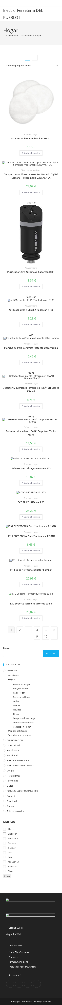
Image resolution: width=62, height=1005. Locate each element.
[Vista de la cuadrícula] (27, 57)
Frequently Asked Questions (22, 966)
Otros (16, 713)
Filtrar (7, 876)
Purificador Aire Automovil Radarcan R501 (31, 271)
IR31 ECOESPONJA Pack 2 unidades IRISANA (31, 536)
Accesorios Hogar (31, 134)
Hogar (38, 35)
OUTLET (11, 785)
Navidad (17, 709)
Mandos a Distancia (17, 730)
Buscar (7, 648)
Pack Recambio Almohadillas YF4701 (31, 138)
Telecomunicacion (15, 811)
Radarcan (31, 202)
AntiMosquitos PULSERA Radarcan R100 (31, 309)
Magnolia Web (13, 934)
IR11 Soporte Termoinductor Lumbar (31, 569)
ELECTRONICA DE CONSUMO (21, 765)
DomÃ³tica (13, 675)
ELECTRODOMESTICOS (18, 760)
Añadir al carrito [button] (31, 153)
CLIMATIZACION (15, 740)
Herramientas (13, 775)
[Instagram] (28, 984)
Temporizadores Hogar (31, 170)
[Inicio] (4, 35)
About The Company (19, 952)
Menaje (16, 705)
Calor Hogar (19, 692)
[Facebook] (19, 984)
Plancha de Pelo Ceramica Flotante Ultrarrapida (31, 347)
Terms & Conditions (18, 961)
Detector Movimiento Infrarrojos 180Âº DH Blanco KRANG (31, 389)
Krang (31, 372)
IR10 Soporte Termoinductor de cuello (31, 603)
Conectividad (13, 745)
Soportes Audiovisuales (19, 735)
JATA (31, 334)
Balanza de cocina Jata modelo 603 (31, 468)
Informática (12, 780)
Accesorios (12, 670)
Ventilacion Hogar (22, 726)
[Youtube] (37, 984)
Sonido (10, 805)
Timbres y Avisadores (23, 722)
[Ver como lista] (35, 57)
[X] (10, 984)
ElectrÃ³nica (13, 750)
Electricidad (12, 755)
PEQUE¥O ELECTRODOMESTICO (22, 790)
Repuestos (12, 795)
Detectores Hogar (31, 383)
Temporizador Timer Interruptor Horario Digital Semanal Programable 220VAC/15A (31, 176)
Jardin (16, 701)
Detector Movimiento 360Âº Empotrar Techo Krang (31, 433)
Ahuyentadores (31, 267)
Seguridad (12, 801)
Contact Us (14, 957)
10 (45, 636)
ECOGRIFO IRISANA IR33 (31, 502)
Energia (10, 770)
